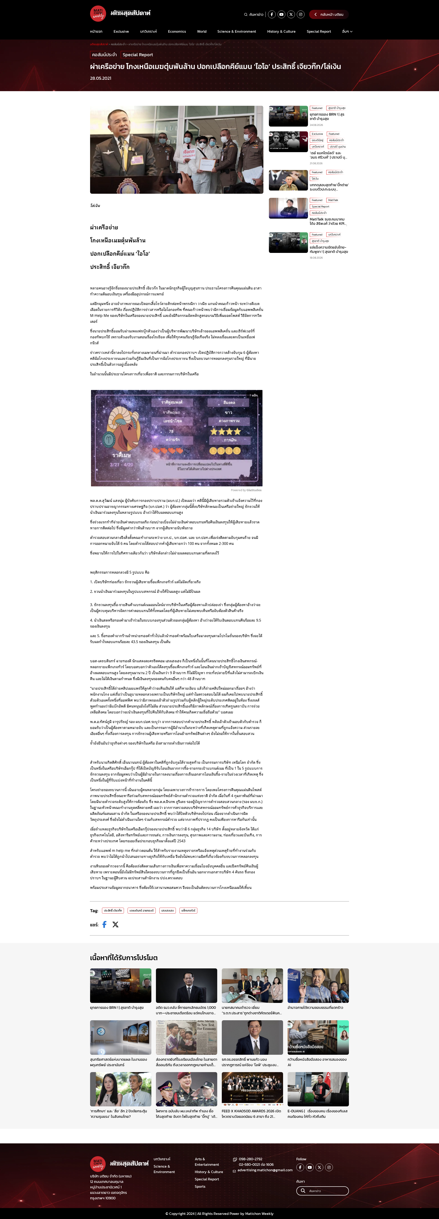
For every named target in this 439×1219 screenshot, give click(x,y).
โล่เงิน (315, 179)
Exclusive (121, 31)
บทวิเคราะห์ (148, 31)
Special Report (319, 31)
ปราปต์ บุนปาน (338, 146)
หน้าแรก (96, 31)
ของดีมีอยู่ (317, 140)
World (201, 31)
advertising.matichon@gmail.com (265, 1170)
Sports (200, 1186)
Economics (177, 31)
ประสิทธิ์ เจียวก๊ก (113, 911)
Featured (317, 108)
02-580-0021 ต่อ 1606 (256, 1164)
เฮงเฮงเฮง (167, 911)
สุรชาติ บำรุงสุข (336, 108)
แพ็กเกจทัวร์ (188, 911)
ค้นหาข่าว (256, 14)
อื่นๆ (345, 31)
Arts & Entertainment (207, 1161)
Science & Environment (236, 31)
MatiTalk (333, 200)
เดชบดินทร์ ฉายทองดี (142, 911)
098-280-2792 (250, 1159)
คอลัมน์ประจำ (104, 54)
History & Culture (281, 31)
